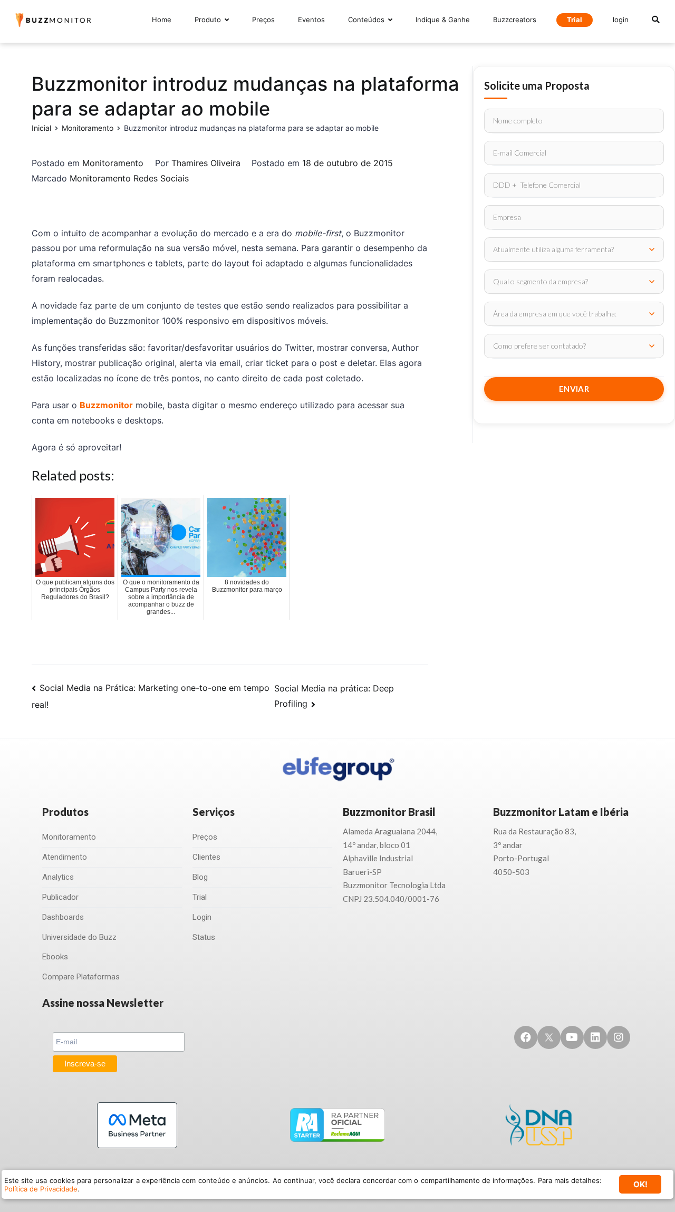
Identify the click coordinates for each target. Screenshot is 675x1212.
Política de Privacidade (41, 1189)
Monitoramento (112, 163)
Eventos (311, 19)
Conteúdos (366, 19)
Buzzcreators (514, 19)
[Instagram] (618, 1037)
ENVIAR (574, 388)
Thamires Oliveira (205, 163)
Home (161, 19)
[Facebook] (525, 1037)
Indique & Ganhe (443, 19)
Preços (263, 19)
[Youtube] (572, 1037)
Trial (574, 19)
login (621, 19)
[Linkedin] (595, 1037)
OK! (640, 1184)
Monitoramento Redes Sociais (129, 178)
